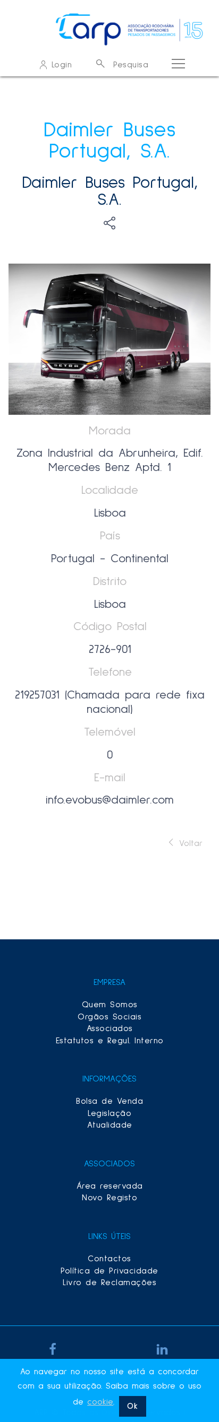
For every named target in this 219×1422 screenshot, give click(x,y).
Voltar (189, 843)
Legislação (109, 1113)
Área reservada (110, 1186)
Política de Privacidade (109, 1271)
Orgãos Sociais (109, 1017)
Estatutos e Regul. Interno (110, 1040)
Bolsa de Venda (109, 1101)
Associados (110, 1028)
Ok (132, 1406)
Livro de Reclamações (109, 1282)
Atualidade (109, 1125)
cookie (100, 1402)
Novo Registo (109, 1197)
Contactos (109, 1258)
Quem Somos (110, 1004)
